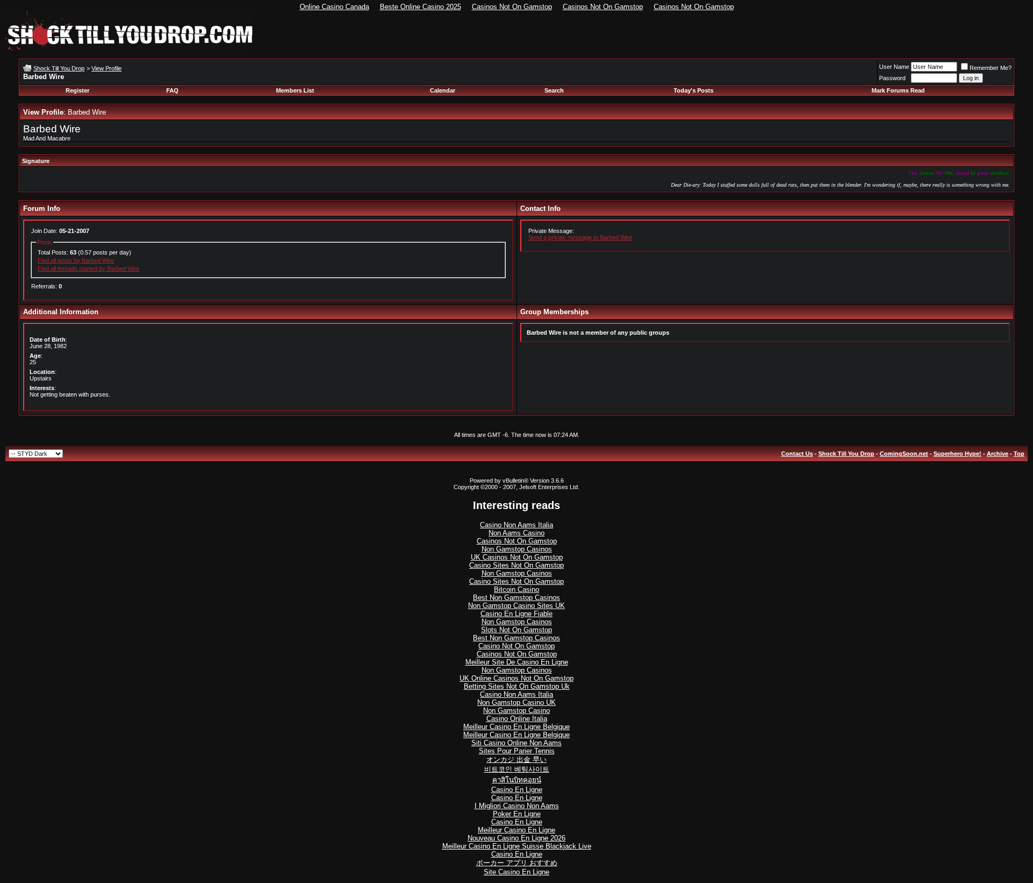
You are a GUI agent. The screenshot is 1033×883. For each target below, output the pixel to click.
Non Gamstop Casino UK (516, 702)
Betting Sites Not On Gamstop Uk (517, 686)
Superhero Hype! (957, 453)
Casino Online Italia (516, 719)
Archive (997, 453)
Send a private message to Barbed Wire (580, 237)
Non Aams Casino (516, 533)
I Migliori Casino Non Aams (517, 806)
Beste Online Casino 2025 (420, 7)
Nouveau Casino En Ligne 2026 (516, 838)
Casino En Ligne (516, 790)
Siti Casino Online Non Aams (516, 743)
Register (77, 90)
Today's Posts (693, 90)
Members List (295, 90)
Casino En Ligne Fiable (516, 614)
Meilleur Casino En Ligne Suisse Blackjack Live (516, 846)
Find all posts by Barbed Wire (76, 260)
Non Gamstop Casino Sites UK (516, 606)
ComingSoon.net (904, 453)
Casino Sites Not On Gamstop (516, 565)
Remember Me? (990, 68)
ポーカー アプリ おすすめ (516, 863)
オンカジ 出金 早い (516, 759)
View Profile (106, 68)
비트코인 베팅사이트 (516, 769)
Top (1019, 453)
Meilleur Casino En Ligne (516, 830)
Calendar (442, 90)
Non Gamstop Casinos (517, 549)
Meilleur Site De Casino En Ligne (516, 662)
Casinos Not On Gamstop (512, 7)
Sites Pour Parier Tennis (517, 751)
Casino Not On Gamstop (516, 646)
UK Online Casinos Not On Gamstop (516, 678)
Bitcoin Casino (516, 589)
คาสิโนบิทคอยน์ (516, 780)
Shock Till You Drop (58, 68)
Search (554, 90)
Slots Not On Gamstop (516, 630)
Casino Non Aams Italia (516, 525)
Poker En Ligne (517, 814)
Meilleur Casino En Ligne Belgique (516, 727)
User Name (894, 66)
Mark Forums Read (898, 90)
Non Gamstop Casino (516, 711)
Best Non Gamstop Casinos (516, 598)
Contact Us (797, 453)
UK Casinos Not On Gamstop (517, 557)
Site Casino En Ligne (516, 872)
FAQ (172, 90)
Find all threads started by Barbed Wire (88, 268)
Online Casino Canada (334, 7)
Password (892, 78)
